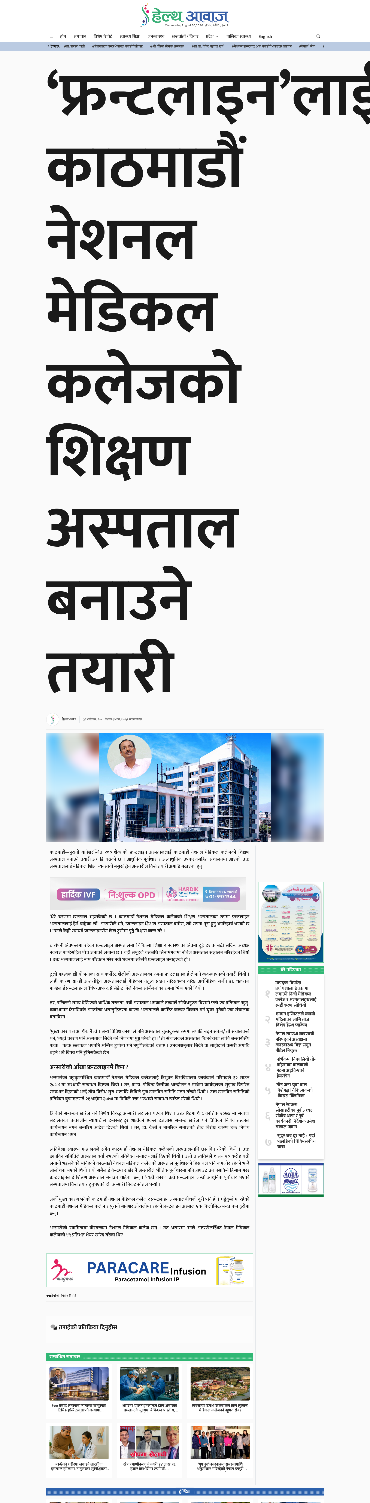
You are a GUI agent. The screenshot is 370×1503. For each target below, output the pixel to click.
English (265, 36)
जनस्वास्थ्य (156, 36)
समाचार (80, 36)
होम (63, 36)
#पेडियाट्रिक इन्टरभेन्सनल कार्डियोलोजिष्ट (117, 46)
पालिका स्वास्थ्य (239, 36)
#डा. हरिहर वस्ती (74, 46)
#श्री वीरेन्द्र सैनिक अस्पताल (167, 46)
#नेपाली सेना (307, 46)
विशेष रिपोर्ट (103, 36)
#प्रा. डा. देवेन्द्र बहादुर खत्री (208, 46)
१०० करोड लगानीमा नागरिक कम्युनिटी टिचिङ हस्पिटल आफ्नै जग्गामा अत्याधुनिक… (79, 1410)
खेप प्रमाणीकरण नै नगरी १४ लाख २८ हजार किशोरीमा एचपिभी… (149, 1466)
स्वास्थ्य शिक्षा (130, 36)
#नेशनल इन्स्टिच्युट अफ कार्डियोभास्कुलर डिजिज (262, 46)
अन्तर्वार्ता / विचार (185, 36)
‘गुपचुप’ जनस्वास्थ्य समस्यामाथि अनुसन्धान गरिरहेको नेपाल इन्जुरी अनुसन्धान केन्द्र (220, 1469)
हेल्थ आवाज (69, 719)
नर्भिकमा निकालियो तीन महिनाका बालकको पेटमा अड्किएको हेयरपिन (297, 1068)
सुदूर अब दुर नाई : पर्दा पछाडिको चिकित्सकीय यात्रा (296, 1141)
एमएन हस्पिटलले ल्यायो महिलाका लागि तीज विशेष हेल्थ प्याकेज (295, 1019)
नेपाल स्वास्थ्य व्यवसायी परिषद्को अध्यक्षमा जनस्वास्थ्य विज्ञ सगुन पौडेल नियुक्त (295, 1042)
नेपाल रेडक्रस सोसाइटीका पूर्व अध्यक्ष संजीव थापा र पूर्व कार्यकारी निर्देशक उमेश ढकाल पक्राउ (295, 1116)
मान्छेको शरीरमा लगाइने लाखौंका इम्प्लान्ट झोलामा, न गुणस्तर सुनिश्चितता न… (79, 1469)
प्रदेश (210, 36)
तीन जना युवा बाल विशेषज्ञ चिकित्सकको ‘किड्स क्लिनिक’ (294, 1090)
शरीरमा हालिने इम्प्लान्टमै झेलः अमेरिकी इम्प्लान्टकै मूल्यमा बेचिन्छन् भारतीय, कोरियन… (149, 1410)
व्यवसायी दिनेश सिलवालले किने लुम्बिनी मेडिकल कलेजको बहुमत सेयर (220, 1408)
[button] (51, 36)
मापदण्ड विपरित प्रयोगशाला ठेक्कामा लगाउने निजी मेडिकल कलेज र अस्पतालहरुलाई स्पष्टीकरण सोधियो (295, 994)
